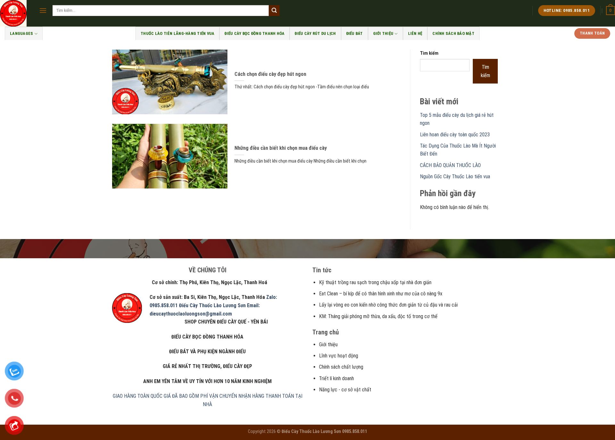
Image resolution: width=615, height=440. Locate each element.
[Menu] (43, 10)
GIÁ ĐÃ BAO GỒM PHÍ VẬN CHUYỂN (200, 396)
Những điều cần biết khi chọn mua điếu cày (280, 148)
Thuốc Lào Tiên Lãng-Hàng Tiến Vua (177, 33)
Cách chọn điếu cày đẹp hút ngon (270, 74)
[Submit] (274, 10)
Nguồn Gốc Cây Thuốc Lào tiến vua (455, 176)
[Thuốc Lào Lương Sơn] (14, 13)
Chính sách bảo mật (453, 33)
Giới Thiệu (383, 33)
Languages (21, 33)
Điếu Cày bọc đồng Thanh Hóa (254, 33)
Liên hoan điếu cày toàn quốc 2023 (455, 135)
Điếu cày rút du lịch (315, 33)
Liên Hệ (415, 33)
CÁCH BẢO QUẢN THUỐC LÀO (450, 165)
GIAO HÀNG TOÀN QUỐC (137, 396)
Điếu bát (354, 33)
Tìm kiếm (429, 53)
